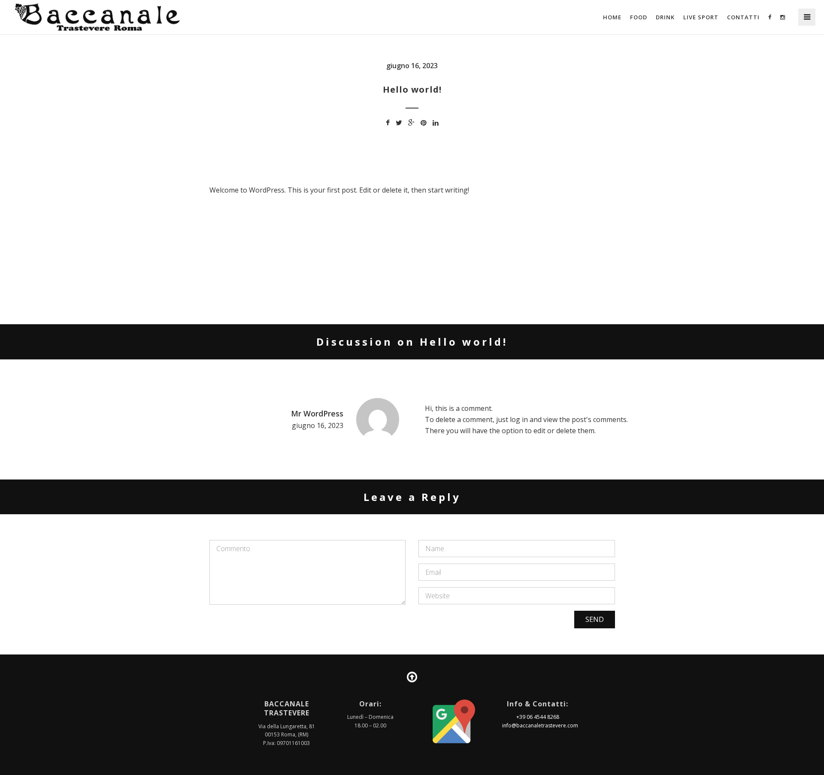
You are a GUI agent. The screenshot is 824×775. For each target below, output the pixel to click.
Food (638, 17)
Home (612, 17)
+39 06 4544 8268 (537, 717)
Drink (665, 17)
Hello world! (412, 89)
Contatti (743, 17)
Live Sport (700, 17)
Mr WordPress (317, 413)
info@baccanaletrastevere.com (540, 725)
